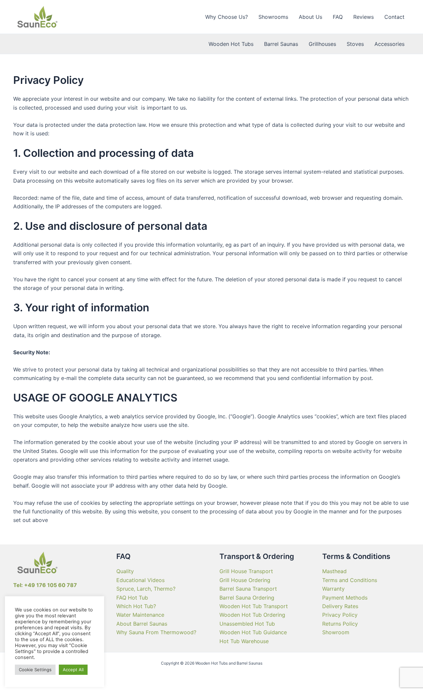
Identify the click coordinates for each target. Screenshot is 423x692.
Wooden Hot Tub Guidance (253, 632)
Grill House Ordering (244, 580)
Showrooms (273, 17)
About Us (310, 17)
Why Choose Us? (226, 17)
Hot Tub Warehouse (244, 641)
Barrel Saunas (281, 44)
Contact (394, 17)
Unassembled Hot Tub (247, 623)
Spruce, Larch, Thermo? (145, 588)
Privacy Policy (340, 614)
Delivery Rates (340, 606)
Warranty (333, 588)
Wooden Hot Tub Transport (253, 606)
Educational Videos (140, 580)
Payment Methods (344, 597)
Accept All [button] (73, 669)
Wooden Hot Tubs (231, 44)
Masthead (334, 571)
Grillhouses (322, 44)
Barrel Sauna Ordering (246, 597)
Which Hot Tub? (136, 606)
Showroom (335, 632)
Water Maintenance (140, 614)
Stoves (355, 44)
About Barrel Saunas (141, 623)
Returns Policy (340, 623)
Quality (125, 571)
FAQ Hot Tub (132, 597)
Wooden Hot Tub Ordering (252, 614)
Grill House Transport (246, 571)
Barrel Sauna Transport (248, 588)
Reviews (363, 17)
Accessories (389, 44)
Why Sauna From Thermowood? (156, 632)
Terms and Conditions (349, 580)
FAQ (338, 17)
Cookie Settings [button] (35, 669)
